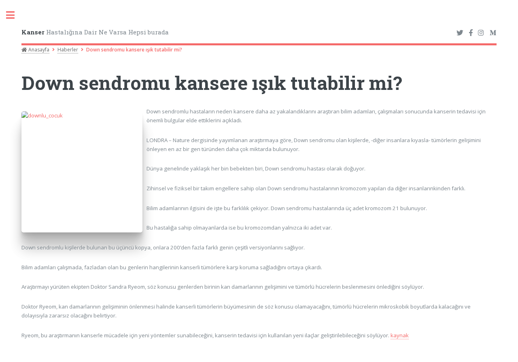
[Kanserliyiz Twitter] (459, 33)
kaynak (400, 335)
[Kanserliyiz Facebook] (471, 33)
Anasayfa (38, 49)
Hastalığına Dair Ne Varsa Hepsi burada (95, 32)
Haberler (67, 49)
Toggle (14, 15)
